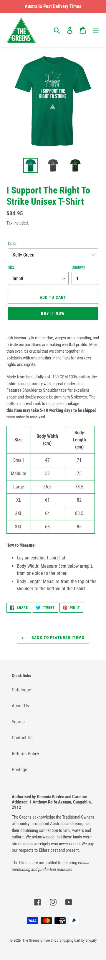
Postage (19, 769)
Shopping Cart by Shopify (78, 940)
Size (11, 267)
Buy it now (53, 313)
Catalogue (21, 690)
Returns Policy (25, 753)
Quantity (78, 267)
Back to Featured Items (57, 637)
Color (12, 243)
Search (18, 722)
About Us (20, 706)
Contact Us (22, 737)
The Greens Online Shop (40, 940)
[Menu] (95, 30)
